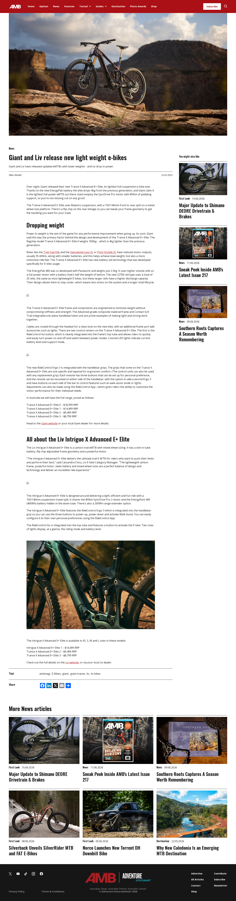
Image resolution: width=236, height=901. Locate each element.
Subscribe (212, 6)
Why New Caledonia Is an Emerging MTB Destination (188, 850)
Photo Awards (138, 6)
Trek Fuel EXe (51, 252)
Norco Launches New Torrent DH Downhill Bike (111, 850)
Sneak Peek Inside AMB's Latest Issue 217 (201, 272)
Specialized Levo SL (81, 252)
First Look (184, 198)
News (56, 6)
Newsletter (220, 885)
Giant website (49, 423)
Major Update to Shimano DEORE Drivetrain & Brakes (201, 211)
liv (88, 673)
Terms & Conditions (52, 891)
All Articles (197, 879)
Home (31, 6)
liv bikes (96, 673)
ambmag (45, 673)
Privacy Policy (17, 891)
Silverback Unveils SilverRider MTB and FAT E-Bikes (41, 850)
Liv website (72, 662)
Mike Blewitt (15, 175)
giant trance (78, 673)
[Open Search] (225, 6)
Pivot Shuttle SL (106, 252)
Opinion (43, 6)
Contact (196, 885)
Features (69, 6)
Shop (154, 6)
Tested (83, 6)
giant (65, 673)
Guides (100, 6)
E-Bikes (56, 673)
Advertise (196, 873)
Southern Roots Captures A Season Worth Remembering (201, 334)
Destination (118, 6)
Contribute (220, 873)
